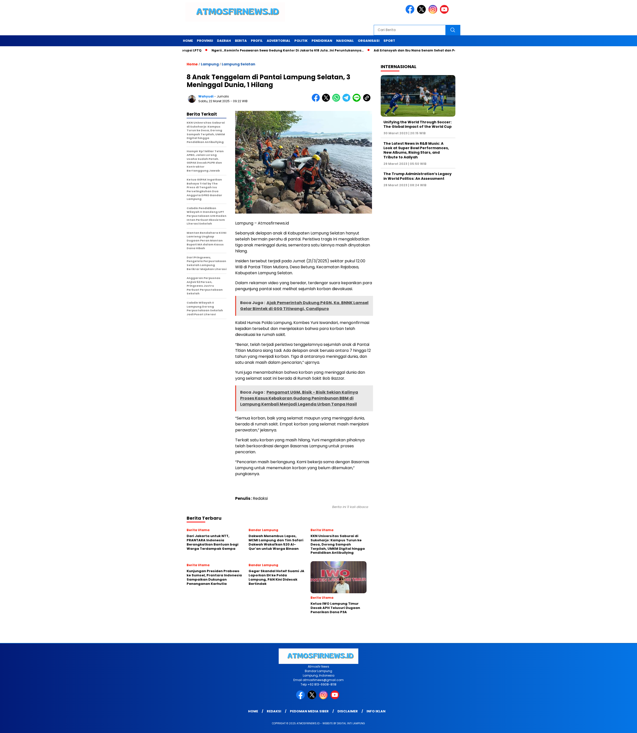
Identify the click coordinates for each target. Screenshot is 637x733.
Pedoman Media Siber (309, 711)
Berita (241, 40)
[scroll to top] (614, 725)
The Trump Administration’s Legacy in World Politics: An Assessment (417, 176)
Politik (301, 40)
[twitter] (422, 12)
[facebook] (411, 12)
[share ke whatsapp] (337, 100)
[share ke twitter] (327, 100)
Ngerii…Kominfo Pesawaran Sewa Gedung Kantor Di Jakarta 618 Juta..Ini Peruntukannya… (262, 50)
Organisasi (368, 40)
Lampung (210, 64)
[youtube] (445, 12)
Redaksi (274, 711)
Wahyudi (205, 96)
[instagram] (433, 12)
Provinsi (205, 40)
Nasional (345, 40)
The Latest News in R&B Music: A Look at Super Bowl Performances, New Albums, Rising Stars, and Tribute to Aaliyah (416, 150)
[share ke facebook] (317, 100)
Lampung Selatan (238, 64)
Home (188, 40)
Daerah (224, 40)
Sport (389, 40)
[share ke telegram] (347, 100)
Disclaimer (347, 711)
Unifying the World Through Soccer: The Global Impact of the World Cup (417, 124)
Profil (257, 40)
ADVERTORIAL (278, 40)
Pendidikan (322, 40)
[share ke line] (358, 100)
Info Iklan (376, 711)
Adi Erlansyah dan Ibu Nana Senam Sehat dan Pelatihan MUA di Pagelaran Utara (416, 50)
